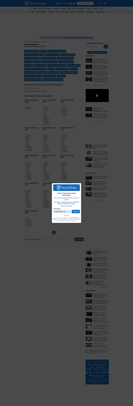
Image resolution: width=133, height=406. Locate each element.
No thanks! (66, 215)
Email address (57, 208)
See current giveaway (66, 206)
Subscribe (76, 211)
